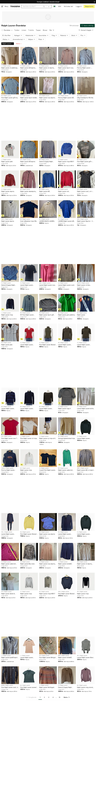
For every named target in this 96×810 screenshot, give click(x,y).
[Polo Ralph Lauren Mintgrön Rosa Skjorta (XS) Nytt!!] (48, 645)
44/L (40, 283)
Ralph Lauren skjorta (7, 221)
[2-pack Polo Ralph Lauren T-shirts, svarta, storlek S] (48, 458)
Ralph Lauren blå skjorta (27, 161)
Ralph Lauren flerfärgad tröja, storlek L (46, 687)
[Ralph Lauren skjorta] (10, 209)
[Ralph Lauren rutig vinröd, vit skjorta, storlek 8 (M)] (86, 675)
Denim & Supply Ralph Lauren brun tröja (65, 687)
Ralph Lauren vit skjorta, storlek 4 (46, 68)
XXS (78, 219)
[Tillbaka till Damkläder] (2, 30)
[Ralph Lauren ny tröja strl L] (48, 426)
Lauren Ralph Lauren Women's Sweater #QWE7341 (83, 345)
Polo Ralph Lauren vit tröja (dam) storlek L (28, 438)
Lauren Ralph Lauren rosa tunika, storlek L (47, 285)
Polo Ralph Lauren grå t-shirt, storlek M (84, 162)
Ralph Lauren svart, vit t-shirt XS (85, 191)
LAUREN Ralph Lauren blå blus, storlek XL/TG (66, 221)
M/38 (2, 685)
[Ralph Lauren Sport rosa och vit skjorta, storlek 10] (67, 56)
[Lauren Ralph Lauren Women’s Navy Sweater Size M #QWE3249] (29, 396)
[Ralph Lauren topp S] (67, 396)
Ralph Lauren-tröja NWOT (66, 161)
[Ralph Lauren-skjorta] (10, 179)
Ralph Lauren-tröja (7, 315)
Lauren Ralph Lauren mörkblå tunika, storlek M (66, 534)
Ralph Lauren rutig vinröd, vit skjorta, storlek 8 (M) (85, 687)
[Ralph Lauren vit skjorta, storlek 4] (48, 56)
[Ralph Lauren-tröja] (10, 303)
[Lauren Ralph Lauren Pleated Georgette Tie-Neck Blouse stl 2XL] (10, 522)
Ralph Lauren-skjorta (7, 191)
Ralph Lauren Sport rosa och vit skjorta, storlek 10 (66, 68)
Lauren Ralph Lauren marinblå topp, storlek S (27, 285)
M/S (59, 655)
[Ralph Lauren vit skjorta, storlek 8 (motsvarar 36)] (86, 552)
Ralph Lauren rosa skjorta (47, 534)
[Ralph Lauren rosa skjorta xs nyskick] (48, 85)
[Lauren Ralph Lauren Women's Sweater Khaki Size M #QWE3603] (67, 332)
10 (59, 697)
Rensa (18, 43)
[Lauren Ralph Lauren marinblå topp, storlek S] (29, 273)
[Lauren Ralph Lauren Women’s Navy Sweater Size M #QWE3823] (10, 396)
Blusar (45, 30)
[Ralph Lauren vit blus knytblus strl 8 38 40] (86, 273)
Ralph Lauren (6, 43)
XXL (2, 532)
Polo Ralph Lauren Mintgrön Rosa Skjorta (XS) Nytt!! (47, 657)
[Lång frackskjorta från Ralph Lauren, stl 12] (86, 85)
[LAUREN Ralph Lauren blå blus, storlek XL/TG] (67, 209)
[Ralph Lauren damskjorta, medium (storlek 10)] (29, 179)
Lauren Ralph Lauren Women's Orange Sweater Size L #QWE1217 (28, 657)
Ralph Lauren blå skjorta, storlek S (28, 68)
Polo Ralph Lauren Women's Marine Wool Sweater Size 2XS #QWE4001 (66, 594)
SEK (59, 6)
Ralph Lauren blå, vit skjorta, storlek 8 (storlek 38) (86, 470)
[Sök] (44, 6)
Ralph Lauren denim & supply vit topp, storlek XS (9, 594)
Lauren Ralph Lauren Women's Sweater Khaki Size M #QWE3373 (46, 409)
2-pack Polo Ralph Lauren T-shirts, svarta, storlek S (47, 470)
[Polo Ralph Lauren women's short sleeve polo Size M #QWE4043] (29, 675)
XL (40, 219)
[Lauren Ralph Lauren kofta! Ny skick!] (86, 396)
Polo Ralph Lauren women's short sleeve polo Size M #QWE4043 (28, 687)
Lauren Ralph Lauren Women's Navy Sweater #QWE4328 (84, 534)
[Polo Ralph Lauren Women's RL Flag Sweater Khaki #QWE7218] (48, 332)
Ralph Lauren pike (6, 344)
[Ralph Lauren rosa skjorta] (48, 522)
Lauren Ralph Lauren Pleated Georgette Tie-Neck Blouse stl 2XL (8, 534)
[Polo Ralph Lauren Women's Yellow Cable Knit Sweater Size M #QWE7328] (29, 522)
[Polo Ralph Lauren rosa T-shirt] (10, 426)
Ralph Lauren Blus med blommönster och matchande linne (27, 564)
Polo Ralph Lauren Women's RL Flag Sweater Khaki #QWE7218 (47, 345)
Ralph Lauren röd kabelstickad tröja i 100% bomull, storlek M (66, 191)
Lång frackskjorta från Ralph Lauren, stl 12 (86, 98)
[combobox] (33, 6)
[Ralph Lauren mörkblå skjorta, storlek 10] (67, 645)
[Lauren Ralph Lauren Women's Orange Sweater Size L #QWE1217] (29, 645)
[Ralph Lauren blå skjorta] (29, 149)
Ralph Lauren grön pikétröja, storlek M (67, 315)
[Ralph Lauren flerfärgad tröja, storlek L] (48, 675)
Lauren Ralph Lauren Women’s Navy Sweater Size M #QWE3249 (27, 409)
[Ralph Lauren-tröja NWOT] (67, 149)
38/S (78, 468)
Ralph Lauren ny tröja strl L (47, 438)
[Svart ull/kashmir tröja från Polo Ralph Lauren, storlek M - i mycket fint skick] (29, 209)
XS (40, 95)
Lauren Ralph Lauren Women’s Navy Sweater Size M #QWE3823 (8, 409)
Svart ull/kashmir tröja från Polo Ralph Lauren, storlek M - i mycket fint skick (28, 221)
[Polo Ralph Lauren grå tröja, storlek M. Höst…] (10, 85)
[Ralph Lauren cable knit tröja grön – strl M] (67, 458)
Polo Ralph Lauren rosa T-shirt (9, 438)
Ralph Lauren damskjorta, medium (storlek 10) (28, 191)
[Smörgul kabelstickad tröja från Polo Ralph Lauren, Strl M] (67, 426)
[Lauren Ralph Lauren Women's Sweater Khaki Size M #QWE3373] (48, 396)
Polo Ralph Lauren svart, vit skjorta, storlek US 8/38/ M (9, 687)
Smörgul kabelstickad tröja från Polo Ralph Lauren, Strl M (66, 438)
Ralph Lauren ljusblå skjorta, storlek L (10, 657)
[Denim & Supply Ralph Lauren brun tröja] (67, 675)
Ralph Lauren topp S (64, 408)
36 (78, 562)
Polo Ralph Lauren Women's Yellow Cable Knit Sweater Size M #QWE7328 (28, 534)
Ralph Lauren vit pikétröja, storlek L (9, 68)
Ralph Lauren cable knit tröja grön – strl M (65, 470)
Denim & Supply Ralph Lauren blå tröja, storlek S (9, 285)
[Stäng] (94, 2)
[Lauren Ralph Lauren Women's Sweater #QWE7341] (86, 332)
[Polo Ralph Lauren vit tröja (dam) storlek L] (29, 426)
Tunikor (16, 30)
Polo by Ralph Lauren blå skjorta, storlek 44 (66, 98)
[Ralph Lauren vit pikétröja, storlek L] (10, 56)
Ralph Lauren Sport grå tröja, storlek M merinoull (47, 315)
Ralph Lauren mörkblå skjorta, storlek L (64, 564)
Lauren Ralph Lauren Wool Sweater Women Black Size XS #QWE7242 (85, 657)
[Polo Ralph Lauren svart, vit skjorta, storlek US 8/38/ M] (10, 675)
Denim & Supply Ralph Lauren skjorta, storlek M (47, 162)
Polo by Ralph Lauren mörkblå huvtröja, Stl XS (8, 470)
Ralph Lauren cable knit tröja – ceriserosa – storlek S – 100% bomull (9, 564)
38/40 (78, 283)
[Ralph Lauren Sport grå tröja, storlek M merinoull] (48, 303)
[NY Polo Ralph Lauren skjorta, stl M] (29, 303)
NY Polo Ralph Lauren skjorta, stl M (27, 315)
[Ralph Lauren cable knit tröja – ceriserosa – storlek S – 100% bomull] (10, 552)
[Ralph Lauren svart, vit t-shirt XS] (86, 179)
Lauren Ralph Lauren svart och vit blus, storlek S (66, 285)
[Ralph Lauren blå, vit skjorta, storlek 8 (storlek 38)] (86, 458)
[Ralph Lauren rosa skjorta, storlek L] (48, 552)
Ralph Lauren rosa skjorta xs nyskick (48, 98)
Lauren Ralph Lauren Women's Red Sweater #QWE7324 (27, 345)
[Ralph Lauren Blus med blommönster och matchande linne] (29, 552)
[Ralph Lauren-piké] (10, 149)
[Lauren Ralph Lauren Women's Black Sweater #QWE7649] (86, 426)
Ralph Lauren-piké (7, 161)
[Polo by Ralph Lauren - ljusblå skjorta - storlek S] (86, 56)
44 (59, 95)
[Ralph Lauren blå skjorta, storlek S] (29, 56)
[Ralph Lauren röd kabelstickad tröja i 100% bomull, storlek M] (67, 179)
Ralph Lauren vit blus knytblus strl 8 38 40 (83, 285)
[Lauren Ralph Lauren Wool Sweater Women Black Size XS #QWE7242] (86, 645)
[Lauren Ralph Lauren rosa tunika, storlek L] (48, 273)
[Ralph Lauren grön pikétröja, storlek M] (67, 303)
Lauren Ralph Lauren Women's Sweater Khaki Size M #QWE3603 (65, 345)
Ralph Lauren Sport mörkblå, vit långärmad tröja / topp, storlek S (29, 98)
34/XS (3, 468)
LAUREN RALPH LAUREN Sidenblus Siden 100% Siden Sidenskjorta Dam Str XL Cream (47, 221)
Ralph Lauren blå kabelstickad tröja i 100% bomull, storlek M (47, 191)
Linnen (24, 30)
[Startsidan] (15, 6)
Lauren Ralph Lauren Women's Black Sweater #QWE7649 (84, 438)
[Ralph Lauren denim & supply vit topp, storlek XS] (10, 581)
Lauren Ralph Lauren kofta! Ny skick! (85, 409)
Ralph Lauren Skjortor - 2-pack (85, 221)
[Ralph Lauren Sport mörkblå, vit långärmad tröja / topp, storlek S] (29, 85)
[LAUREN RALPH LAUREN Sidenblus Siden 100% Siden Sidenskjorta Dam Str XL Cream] (48, 209)
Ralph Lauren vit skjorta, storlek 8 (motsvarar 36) (84, 564)
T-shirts (31, 30)
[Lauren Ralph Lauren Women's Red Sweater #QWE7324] (29, 332)
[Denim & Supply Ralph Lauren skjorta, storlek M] (48, 149)
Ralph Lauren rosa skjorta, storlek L (47, 564)
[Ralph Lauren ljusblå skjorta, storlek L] (10, 645)
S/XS (2, 219)
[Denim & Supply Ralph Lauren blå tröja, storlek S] (10, 273)
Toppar (38, 30)
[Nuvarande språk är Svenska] (54, 6)
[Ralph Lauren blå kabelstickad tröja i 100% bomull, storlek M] (48, 179)
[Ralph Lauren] (86, 303)
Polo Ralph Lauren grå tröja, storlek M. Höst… (10, 98)
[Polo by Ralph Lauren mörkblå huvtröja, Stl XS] (10, 458)
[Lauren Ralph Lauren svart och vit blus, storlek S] (67, 273)
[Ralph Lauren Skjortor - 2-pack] (86, 209)
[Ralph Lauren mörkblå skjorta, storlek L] (67, 552)
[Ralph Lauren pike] (10, 332)
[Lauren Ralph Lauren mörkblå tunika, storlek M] (67, 522)
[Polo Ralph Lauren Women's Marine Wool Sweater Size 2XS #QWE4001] (67, 581)
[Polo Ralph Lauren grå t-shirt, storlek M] (86, 149)
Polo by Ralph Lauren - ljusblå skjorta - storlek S (84, 68)
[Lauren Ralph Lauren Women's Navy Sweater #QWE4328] (86, 522)
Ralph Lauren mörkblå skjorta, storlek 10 (64, 657)
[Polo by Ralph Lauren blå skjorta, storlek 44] (67, 85)
